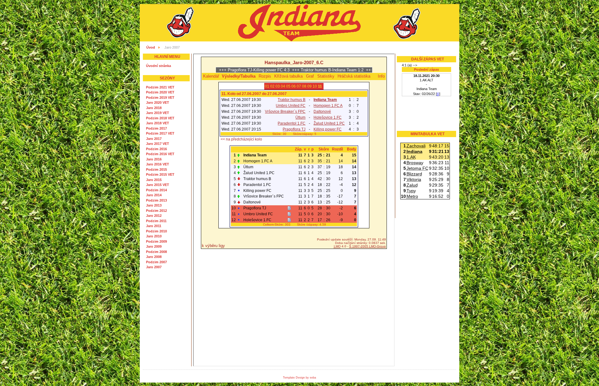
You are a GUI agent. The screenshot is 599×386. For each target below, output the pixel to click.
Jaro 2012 (154, 215)
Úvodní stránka (158, 66)
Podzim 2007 (156, 262)
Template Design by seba (299, 377)
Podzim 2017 (156, 128)
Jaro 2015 (154, 180)
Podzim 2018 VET (160, 118)
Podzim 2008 (156, 252)
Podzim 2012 (156, 210)
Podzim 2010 (156, 231)
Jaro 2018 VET (157, 123)
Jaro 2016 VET (157, 164)
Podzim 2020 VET (160, 92)
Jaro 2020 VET (157, 102)
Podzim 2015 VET (160, 174)
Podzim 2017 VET (160, 133)
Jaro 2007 (154, 267)
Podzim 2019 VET (160, 97)
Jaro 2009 (154, 246)
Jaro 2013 (154, 205)
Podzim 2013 (156, 200)
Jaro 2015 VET (157, 185)
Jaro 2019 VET (157, 113)
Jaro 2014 (154, 195)
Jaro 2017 (154, 139)
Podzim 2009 (156, 241)
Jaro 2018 (154, 108)
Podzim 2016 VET (160, 154)
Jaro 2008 (154, 257)
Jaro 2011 (153, 226)
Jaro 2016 (154, 159)
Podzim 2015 (156, 169)
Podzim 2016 (156, 149)
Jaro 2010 (154, 236)
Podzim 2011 (156, 221)
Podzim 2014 (156, 190)
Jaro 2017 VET (157, 143)
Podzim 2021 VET (160, 87)
